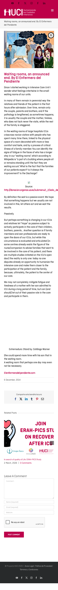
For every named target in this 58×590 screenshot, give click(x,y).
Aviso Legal (29, 566)
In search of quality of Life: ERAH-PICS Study (22, 459)
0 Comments (26, 463)
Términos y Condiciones (29, 569)
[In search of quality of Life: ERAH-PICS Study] (29, 419)
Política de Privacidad (43, 566)
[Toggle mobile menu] (52, 10)
